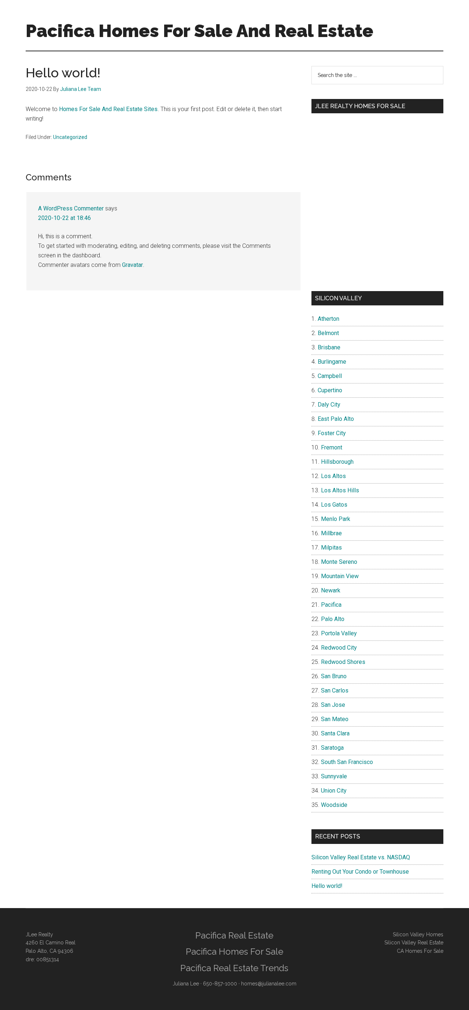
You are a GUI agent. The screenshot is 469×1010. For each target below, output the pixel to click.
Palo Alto (332, 619)
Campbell (330, 375)
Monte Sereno (339, 561)
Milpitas (331, 547)
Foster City (332, 433)
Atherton (328, 318)
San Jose (333, 704)
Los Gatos (334, 504)
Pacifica (331, 604)
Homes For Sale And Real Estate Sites (108, 109)
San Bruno (334, 676)
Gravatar (132, 264)
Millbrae (331, 533)
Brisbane (329, 347)
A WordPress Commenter (71, 208)
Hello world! (327, 885)
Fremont (331, 447)
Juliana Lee (186, 984)
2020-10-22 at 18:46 (64, 217)
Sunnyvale (334, 776)
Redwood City (339, 647)
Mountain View (340, 576)
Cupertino (330, 390)
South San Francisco (347, 762)
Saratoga (332, 747)
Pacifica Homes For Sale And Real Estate (199, 31)
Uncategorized (70, 137)
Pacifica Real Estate (234, 935)
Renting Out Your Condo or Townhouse (360, 871)
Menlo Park (335, 518)
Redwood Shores (343, 661)
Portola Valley (339, 633)
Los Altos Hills (340, 490)
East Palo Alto (336, 418)
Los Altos (333, 476)
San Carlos (334, 690)
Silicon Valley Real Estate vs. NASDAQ (360, 857)
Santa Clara (335, 733)
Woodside (334, 804)
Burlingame (332, 361)
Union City (334, 790)
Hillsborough (337, 461)
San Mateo (334, 719)
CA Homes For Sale (420, 951)
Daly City (329, 404)
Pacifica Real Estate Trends (234, 968)
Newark (330, 590)
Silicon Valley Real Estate (413, 942)
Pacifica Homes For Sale (234, 951)
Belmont (328, 333)
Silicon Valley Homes (418, 934)
